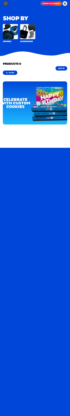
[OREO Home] (5, 3)
